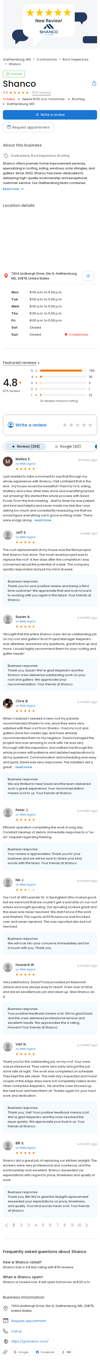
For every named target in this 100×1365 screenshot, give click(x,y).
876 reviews (41, 92)
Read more (11, 189)
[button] (86, 1225)
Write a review (53, 114)
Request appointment (31, 127)
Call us (16, 1331)
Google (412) (70, 446)
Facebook (47, 1352)
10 (79, 1225)
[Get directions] (88, 276)
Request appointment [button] (28, 1321)
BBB (69, 1352)
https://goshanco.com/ (30, 1341)
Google (23, 1352)
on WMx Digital (25, 464)
